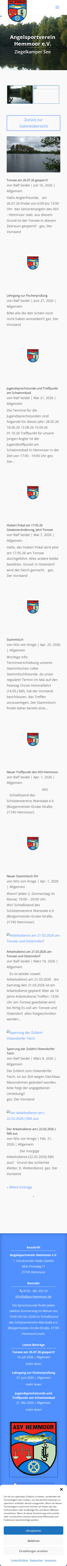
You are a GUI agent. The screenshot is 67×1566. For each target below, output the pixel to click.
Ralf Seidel (21, 185)
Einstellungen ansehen (33, 1551)
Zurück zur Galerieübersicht (33, 123)
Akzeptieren (33, 1530)
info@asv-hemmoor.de (35, 1297)
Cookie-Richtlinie (19, 1560)
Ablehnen (34, 1541)
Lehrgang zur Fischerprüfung (27, 296)
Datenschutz (36, 1560)
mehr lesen (34, 1364)
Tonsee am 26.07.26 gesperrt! (27, 180)
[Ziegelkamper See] (20, 102)
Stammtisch (15, 640)
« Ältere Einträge (19, 1187)
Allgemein (14, 191)
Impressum (50, 1560)
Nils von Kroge (24, 644)
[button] (61, 1489)
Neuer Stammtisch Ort (22, 876)
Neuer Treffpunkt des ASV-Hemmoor (32, 772)
